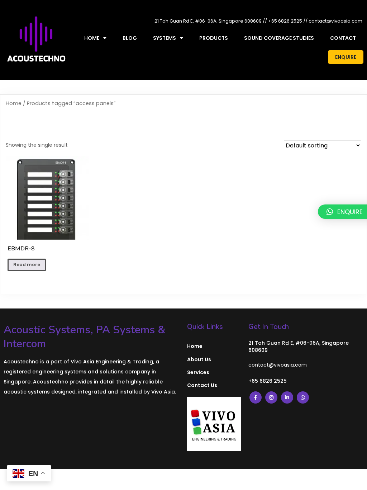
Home (14, 103)
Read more (26, 265)
